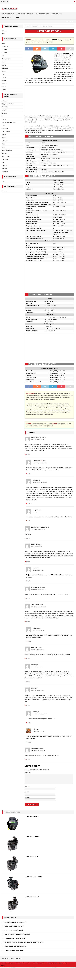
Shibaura (4, 153)
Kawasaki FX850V (32, 897)
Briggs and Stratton (8, 104)
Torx (3, 162)
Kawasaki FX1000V (32, 837)
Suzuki (4, 86)
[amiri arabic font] (2, 926)
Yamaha (4, 168)
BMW (3, 43)
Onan (3, 144)
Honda (4, 62)
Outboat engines (57, 14)
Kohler (4, 134)
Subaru (4, 83)
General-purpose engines (25, 14)
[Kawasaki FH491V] (13, 824)
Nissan (4, 71)
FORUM (54, 40)
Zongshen (5, 171)
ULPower (4, 191)
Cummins (4, 52)
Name (27, 786)
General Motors (6, 59)
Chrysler (4, 49)
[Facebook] (74, 1)
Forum (17, 17)
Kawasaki (5, 128)
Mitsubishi (5, 68)
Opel (3, 74)
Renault (4, 80)
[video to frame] (2, 930)
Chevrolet (5, 46)
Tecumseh (5, 159)
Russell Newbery (7, 150)
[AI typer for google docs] (2, 934)
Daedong (4, 113)
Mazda (4, 65)
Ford (3, 55)
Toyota (4, 89)
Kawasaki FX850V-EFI (33, 877)
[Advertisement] (49, 99)
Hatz (3, 116)
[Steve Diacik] (2, 950)
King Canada (6, 131)
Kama (3, 125)
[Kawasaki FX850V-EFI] (13, 884)
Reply (28, 454)
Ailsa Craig (5, 101)
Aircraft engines (6, 17)
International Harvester (9, 122)
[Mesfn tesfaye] (2, 922)
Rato (3, 34)
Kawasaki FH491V (32, 816)
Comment (27, 772)
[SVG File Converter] (2, 938)
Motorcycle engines (42, 14)
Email (26, 792)
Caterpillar (5, 107)
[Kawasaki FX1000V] (13, 844)
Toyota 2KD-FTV (21, 922)
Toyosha (4, 165)
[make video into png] (2, 946)
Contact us (4, 1)
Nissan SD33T (19, 950)
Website (27, 797)
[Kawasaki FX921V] (13, 864)
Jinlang (4, 30)
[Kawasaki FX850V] (13, 904)
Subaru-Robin (6, 156)
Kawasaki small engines (12, 812)
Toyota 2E (21, 926)
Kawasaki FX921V (31, 857)
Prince (4, 77)
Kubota (4, 138)
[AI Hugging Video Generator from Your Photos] (2, 942)
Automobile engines (7, 14)
